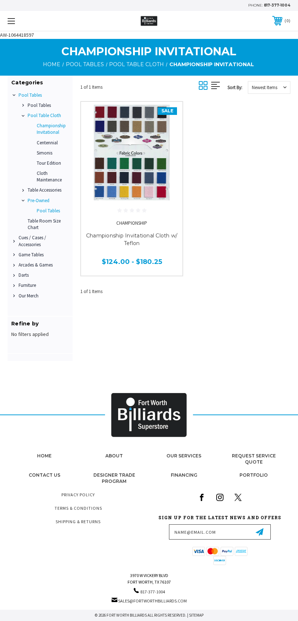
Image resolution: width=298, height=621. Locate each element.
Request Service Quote (254, 459)
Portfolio (253, 475)
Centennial (47, 143)
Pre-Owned (38, 200)
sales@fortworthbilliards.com (152, 601)
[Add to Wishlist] (168, 133)
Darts (24, 275)
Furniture (27, 285)
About (114, 455)
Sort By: (234, 87)
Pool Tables (30, 95)
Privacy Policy (78, 494)
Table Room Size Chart (44, 224)
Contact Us (44, 475)
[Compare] (168, 151)
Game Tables (31, 255)
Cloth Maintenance (49, 176)
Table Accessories (44, 190)
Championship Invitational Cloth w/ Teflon (132, 239)
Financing (184, 475)
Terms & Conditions (78, 508)
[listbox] (269, 87)
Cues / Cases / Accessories (32, 241)
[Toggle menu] (36, 21)
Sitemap (196, 615)
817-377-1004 (277, 5)
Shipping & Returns (78, 521)
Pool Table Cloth (44, 115)
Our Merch (29, 296)
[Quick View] (168, 116)
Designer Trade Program (114, 478)
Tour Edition (49, 163)
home (44, 455)
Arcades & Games (36, 265)
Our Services (183, 455)
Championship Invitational (51, 129)
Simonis (44, 153)
